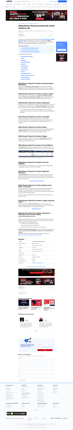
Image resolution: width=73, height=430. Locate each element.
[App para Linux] (53, 418)
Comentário (20, 357)
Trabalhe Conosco (8, 397)
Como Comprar (8, 389)
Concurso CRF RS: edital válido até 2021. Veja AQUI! (29, 49)
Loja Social (7, 391)
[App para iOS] (54, 418)
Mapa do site (43, 418)
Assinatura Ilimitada (62, 1)
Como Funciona (8, 388)
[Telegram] (66, 418)
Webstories (65, 4)
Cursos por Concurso (40, 394)
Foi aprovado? (26, 397)
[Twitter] (65, 418)
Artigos (34, 4)
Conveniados (8, 394)
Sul (25, 23)
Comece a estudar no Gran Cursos (36, 272)
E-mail (19, 372)
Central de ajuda (25, 386)
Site (19, 376)
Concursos (24, 4)
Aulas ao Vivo (55, 389)
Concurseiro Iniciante (48, 4)
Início (19, 23)
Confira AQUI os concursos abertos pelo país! (36, 266)
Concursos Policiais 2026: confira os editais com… (23, 308)
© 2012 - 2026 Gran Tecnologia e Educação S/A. (15, 418)
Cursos (29, 4)
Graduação (39, 391)
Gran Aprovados (40, 4)
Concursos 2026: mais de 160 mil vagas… (36, 308)
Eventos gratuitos (54, 1)
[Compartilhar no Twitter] (50, 35)
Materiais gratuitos (57, 4)
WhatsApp (24, 389)
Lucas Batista (46, 310)
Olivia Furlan (20, 309)
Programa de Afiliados (9, 395)
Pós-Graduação (39, 392)
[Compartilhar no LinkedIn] (51, 35)
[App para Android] (56, 418)
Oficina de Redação (40, 400)
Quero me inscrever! (36, 208)
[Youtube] (58, 418)
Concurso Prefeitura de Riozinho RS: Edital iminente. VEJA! (30, 51)
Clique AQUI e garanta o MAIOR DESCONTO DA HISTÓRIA (29, 234)
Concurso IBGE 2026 (17, 4)
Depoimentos (55, 386)
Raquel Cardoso (33, 309)
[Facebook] (63, 418)
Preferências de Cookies (9, 398)
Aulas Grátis (55, 391)
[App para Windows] (51, 418)
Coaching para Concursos (41, 388)
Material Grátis (55, 388)
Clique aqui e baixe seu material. (36, 180)
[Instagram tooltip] (59, 418)
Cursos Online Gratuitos (41, 401)
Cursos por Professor (40, 398)
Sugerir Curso (55, 392)
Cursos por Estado (40, 397)
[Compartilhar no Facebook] (48, 35)
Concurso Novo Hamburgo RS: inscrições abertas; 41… (49, 308)
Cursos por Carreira (40, 395)
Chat (23, 388)
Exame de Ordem (40, 389)
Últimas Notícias (9, 4)
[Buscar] (15, 2)
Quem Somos (8, 386)
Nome (19, 369)
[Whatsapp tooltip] (61, 418)
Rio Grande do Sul (30, 23)
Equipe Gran (22, 34)
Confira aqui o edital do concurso (37, 262)
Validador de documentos (10, 392)
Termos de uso (36, 418)
